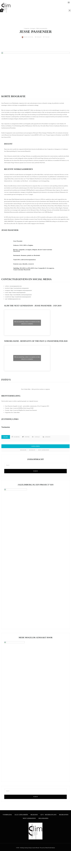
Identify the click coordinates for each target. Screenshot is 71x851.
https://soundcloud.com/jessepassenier (21, 296)
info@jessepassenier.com (14, 299)
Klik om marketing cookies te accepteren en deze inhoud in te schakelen (27, 322)
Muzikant (39, 37)
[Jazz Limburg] (6, 7)
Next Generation (43, 450)
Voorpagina (7, 814)
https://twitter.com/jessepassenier (17, 292)
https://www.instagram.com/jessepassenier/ (21, 290)
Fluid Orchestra (15, 199)
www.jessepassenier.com (16, 286)
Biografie (23, 450)
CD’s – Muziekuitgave (48, 814)
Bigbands (34, 814)
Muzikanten (63, 814)
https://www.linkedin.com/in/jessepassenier (21, 294)
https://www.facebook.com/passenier (19, 288)
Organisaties (43, 818)
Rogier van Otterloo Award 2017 (22, 110)
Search (35, 471)
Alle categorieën (21, 814)
